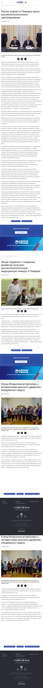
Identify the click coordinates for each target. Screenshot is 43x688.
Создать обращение (21, 232)
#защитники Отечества (27, 221)
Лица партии (18, 501)
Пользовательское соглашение (21, 675)
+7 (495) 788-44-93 (21, 508)
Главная (2, 5)
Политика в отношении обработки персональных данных (21, 524)
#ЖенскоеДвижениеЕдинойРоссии (32, 493)
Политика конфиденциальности (21, 676)
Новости (14, 5)
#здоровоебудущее (15, 221)
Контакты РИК (4, 503)
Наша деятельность (8, 5)
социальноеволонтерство (9, 493)
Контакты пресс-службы (20, 503)
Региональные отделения (34, 501)
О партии (4, 501)
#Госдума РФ (20, 493)
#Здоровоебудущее (15, 350)
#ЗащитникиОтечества (27, 350)
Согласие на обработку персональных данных (21, 525)
